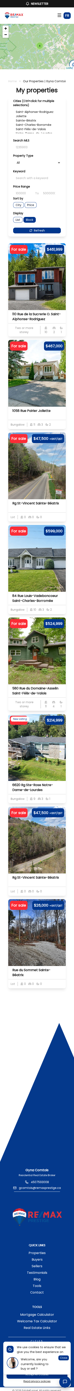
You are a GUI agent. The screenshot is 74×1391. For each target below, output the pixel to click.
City (18, 205)
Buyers (37, 1259)
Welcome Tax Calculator (37, 1321)
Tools (37, 1285)
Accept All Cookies (37, 1374)
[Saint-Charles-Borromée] (37, 125)
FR (67, 15)
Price (30, 205)
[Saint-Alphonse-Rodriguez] (37, 112)
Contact (37, 1292)
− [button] (5, 34)
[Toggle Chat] (65, 1382)
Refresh (39, 230)
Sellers (37, 1266)
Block (29, 220)
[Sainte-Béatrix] (37, 120)
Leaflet (69, 67)
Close (63, 1358)
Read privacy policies (37, 1381)
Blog (37, 1279)
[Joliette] (37, 116)
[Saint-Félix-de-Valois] (37, 129)
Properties (37, 1253)
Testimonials (37, 1272)
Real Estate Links (37, 1327)
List (18, 220)
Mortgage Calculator (37, 1314)
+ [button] (5, 28)
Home (12, 81)
